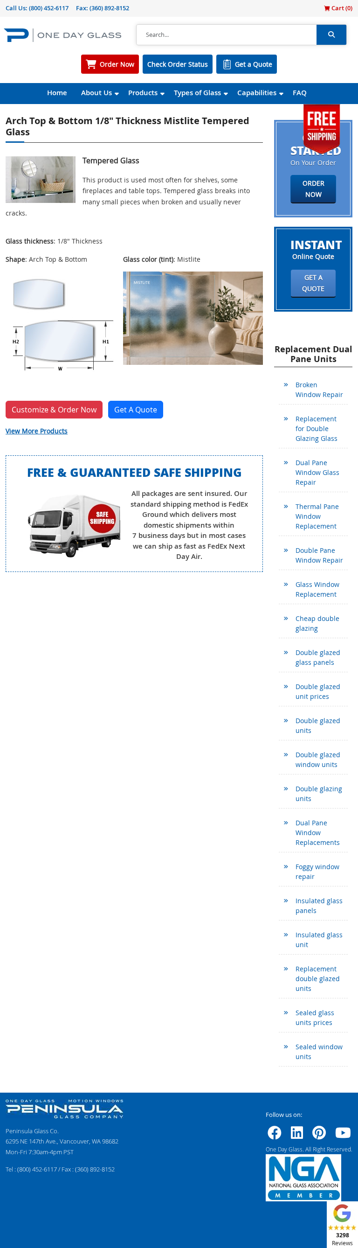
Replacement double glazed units (318, 978)
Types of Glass (197, 93)
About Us (96, 93)
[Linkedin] (297, 1135)
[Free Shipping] (321, 128)
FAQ (300, 93)
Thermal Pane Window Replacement (317, 516)
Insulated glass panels (319, 905)
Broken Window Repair (319, 389)
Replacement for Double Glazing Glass (316, 428)
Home (57, 93)
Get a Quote (253, 64)
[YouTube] (343, 1135)
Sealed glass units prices (315, 1017)
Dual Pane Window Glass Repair (317, 472)
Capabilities (256, 93)
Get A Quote (135, 409)
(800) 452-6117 (49, 8)
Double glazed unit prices (318, 691)
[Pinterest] (319, 1135)
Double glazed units (318, 725)
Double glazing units (319, 793)
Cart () (341, 8)
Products (143, 93)
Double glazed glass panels (318, 657)
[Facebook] (275, 1135)
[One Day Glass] (62, 34)
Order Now (117, 64)
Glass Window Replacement (317, 589)
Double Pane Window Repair (319, 555)
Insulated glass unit (319, 939)
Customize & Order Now (54, 409)
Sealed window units (319, 1051)
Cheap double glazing (317, 623)
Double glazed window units (318, 759)
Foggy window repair (317, 871)
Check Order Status (177, 64)
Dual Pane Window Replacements (318, 832)
